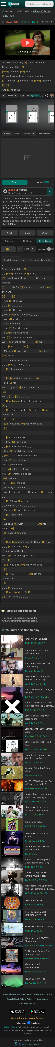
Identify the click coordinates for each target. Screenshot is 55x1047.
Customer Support (27, 1003)
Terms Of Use (33, 994)
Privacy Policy (46, 994)
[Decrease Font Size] (20, 249)
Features (21, 994)
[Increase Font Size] (33, 249)
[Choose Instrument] (33, 133)
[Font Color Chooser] (8, 249)
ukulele (27, 133)
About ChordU (9, 994)
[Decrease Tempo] (3, 96)
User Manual (42, 999)
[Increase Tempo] (15, 96)
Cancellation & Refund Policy (19, 999)
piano (16, 133)
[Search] (50, 4)
